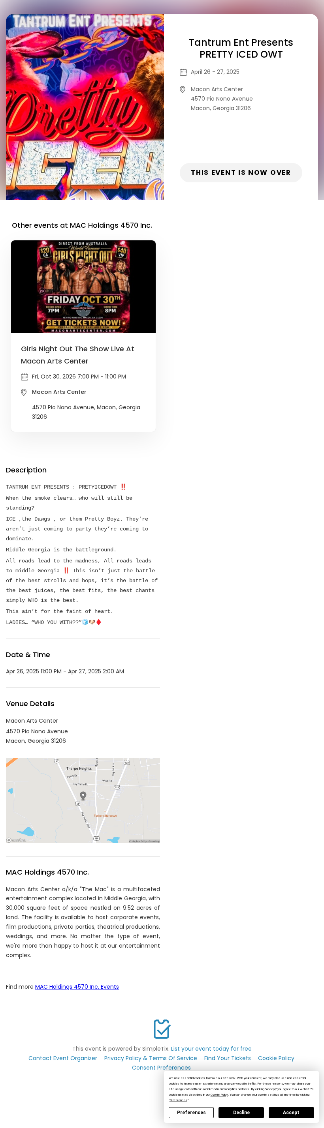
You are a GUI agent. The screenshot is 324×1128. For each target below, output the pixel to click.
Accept (291, 1112)
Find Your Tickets (227, 1058)
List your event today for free (211, 1049)
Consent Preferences (161, 1068)
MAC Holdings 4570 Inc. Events (77, 987)
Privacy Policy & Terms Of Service (150, 1058)
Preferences (191, 1112)
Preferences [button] (178, 1100)
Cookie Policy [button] (219, 1094)
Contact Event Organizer (62, 1058)
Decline (241, 1112)
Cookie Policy (276, 1058)
